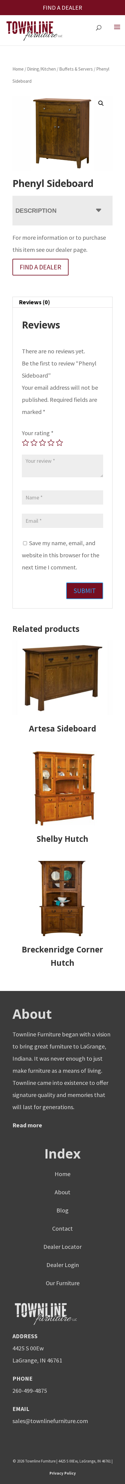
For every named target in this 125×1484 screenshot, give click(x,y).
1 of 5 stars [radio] (25, 442)
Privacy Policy (62, 1473)
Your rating (37, 433)
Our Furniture (62, 1283)
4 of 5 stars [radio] (51, 442)
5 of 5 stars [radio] (59, 442)
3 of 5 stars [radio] (42, 442)
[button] (101, 103)
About (62, 1192)
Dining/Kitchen (41, 69)
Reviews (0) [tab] (34, 302)
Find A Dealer (40, 267)
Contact (62, 1228)
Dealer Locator (62, 1246)
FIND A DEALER (62, 7)
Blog (62, 1210)
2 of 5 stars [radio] (34, 442)
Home (18, 69)
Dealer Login (62, 1265)
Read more (27, 1125)
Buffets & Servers (76, 69)
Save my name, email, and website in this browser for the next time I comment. (60, 555)
